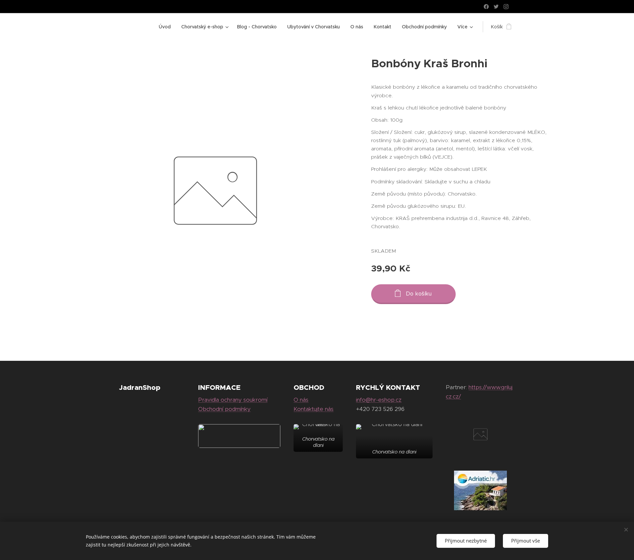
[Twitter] (496, 6)
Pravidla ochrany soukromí (232, 399)
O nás (301, 399)
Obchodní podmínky (224, 409)
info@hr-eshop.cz (379, 399)
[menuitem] (166, 26)
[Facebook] (486, 6)
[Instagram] (506, 6)
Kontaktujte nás (314, 409)
